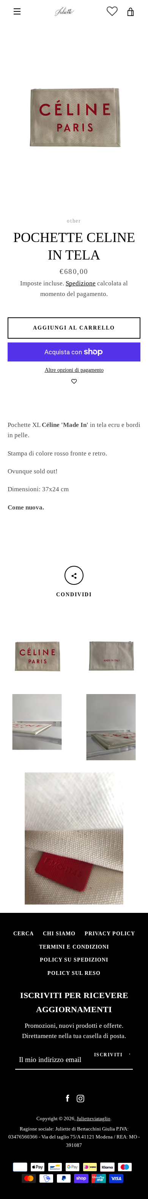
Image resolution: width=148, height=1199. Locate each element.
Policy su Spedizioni (74, 960)
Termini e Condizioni (74, 947)
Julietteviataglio (93, 1118)
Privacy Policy (110, 933)
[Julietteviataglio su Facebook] (67, 1097)
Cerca (23, 933)
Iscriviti (108, 1054)
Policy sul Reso (74, 973)
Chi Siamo (59, 933)
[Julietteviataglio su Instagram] (80, 1097)
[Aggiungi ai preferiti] (74, 381)
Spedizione (81, 283)
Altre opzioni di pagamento (74, 370)
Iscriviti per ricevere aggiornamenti (74, 1002)
